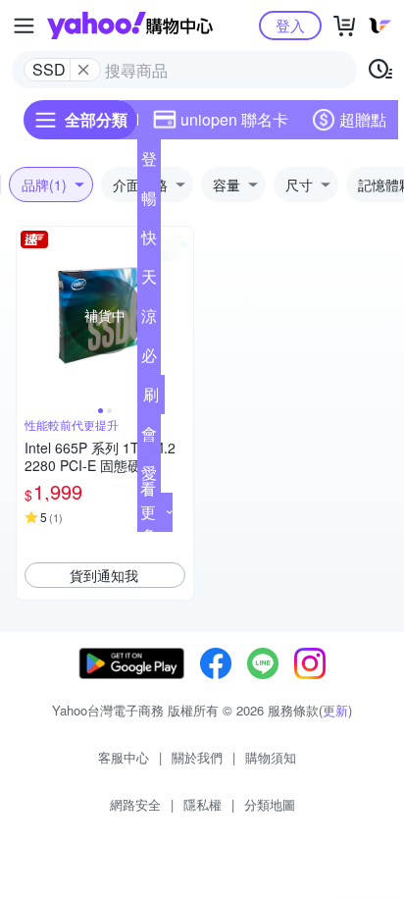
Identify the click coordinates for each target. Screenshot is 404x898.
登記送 (149, 163)
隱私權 (202, 804)
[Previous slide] (29, 315)
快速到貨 (149, 241)
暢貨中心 (149, 202)
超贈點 (362, 119)
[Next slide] (180, 315)
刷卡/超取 (151, 398)
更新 (335, 710)
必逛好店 (149, 359)
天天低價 (149, 280)
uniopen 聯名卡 (234, 119)
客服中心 (123, 757)
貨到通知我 (104, 575)
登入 (290, 25)
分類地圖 (269, 804)
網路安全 (135, 804)
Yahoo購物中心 (130, 25)
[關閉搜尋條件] (83, 70)
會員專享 (149, 437)
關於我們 (197, 757)
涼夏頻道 (149, 320)
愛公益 (149, 477)
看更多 (148, 512)
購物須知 (270, 757)
